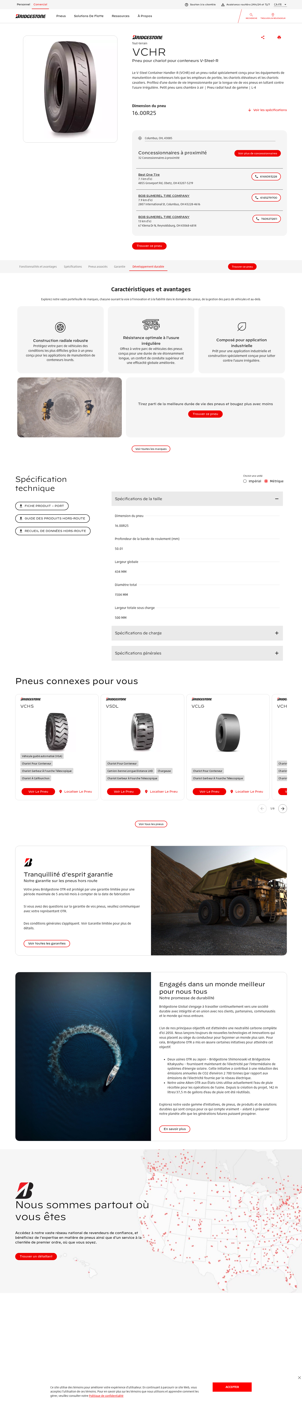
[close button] (299, 1377)
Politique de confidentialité (106, 1395)
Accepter (232, 1387)
